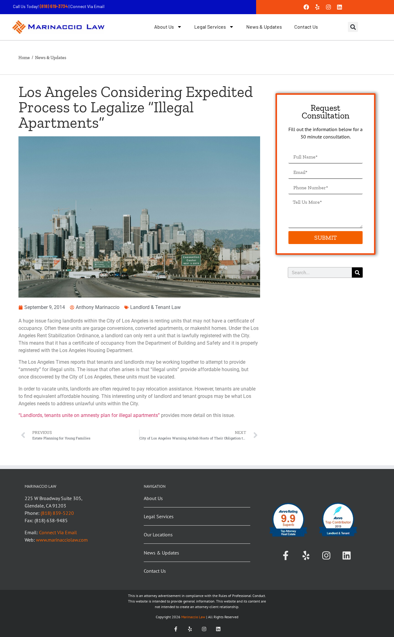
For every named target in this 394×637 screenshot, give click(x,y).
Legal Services (210, 27)
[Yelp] (317, 7)
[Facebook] (306, 7)
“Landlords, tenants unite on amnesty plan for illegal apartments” (89, 415)
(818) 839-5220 (57, 513)
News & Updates (264, 27)
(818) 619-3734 (54, 6)
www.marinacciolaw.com (62, 540)
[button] (353, 27)
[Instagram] (328, 7)
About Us (164, 27)
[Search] (357, 272)
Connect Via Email (87, 6)
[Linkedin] (339, 7)
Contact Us (306, 27)
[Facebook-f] (285, 555)
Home (24, 57)
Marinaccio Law (192, 617)
